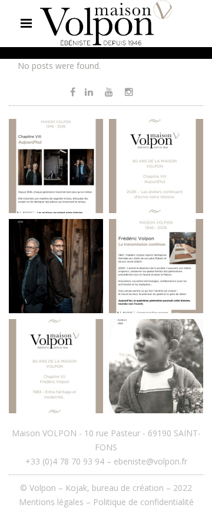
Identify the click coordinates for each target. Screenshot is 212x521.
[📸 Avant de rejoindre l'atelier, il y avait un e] (156, 366)
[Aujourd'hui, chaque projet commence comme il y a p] (156, 166)
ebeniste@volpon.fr (150, 461)
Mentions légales (51, 501)
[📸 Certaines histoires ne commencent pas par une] (56, 366)
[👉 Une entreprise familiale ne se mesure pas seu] (56, 166)
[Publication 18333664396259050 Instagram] (156, 266)
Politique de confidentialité (143, 501)
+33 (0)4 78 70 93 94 (64, 461)
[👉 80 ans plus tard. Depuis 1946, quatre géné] (56, 266)
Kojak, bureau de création (115, 487)
